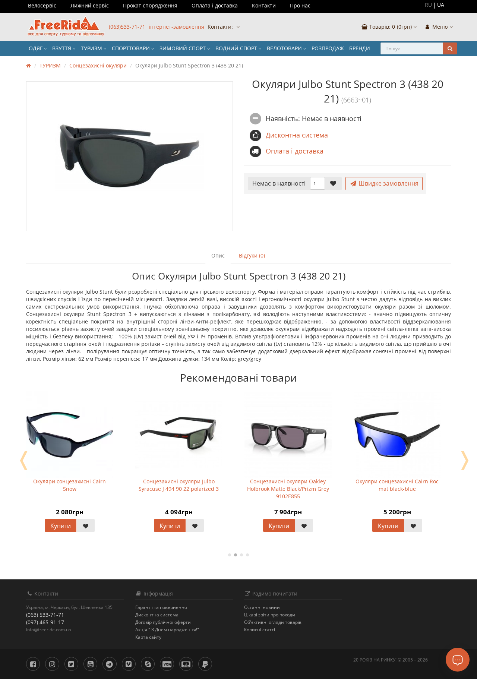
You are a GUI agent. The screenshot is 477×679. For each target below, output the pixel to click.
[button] (388, 27)
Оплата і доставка (215, 5)
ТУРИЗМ (92, 48)
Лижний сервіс (89, 5)
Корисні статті (259, 629)
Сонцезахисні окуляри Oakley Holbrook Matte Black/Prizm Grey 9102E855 (288, 489)
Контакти (264, 5)
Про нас (300, 5)
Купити (60, 526)
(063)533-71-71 (127, 26)
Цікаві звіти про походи (269, 615)
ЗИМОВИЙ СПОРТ (183, 48)
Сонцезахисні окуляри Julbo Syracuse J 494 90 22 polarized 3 (179, 485)
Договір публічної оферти (163, 622)
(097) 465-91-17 (45, 622)
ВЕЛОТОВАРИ (285, 48)
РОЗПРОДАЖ (328, 48)
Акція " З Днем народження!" (167, 629)
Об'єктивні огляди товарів (272, 622)
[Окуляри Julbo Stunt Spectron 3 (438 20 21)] (129, 156)
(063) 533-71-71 (45, 614)
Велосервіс (42, 5)
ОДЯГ (36, 48)
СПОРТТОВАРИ (131, 48)
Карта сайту (148, 637)
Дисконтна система (157, 615)
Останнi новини (262, 607)
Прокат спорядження (150, 5)
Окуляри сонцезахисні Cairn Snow (69, 485)
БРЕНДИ (359, 48)
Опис (218, 255)
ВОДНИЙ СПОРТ (237, 48)
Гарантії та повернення (161, 607)
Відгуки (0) (252, 255)
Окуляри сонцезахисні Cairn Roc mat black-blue (397, 485)
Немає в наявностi (279, 183)
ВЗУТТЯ (62, 48)
